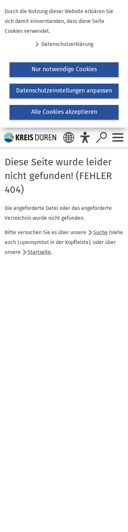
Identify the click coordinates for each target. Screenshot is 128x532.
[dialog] (64, 64)
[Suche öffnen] (101, 137)
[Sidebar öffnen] (118, 137)
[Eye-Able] (85, 137)
